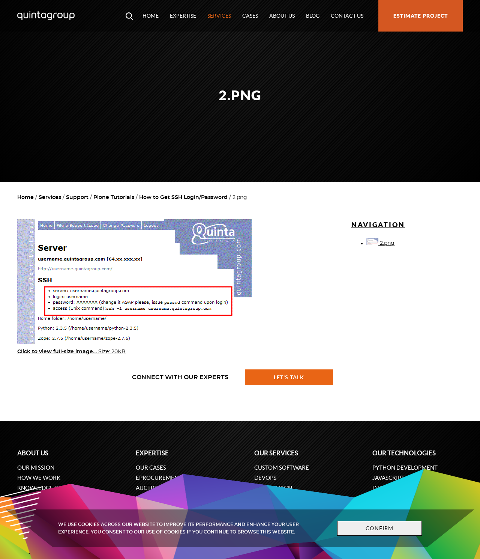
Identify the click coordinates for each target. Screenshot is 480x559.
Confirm (379, 528)
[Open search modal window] (129, 16)
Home (150, 16)
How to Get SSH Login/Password (183, 197)
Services (219, 16)
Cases (250, 16)
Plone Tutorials (113, 197)
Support (77, 197)
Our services (276, 453)
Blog (313, 16)
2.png (386, 243)
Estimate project (420, 16)
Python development (405, 467)
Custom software (281, 467)
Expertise (183, 16)
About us (282, 16)
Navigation (378, 225)
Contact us (347, 16)
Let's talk (289, 377)
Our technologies (404, 453)
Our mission (35, 467)
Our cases (151, 467)
